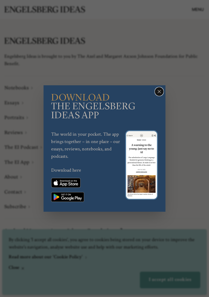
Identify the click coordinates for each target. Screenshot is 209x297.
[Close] (159, 91)
